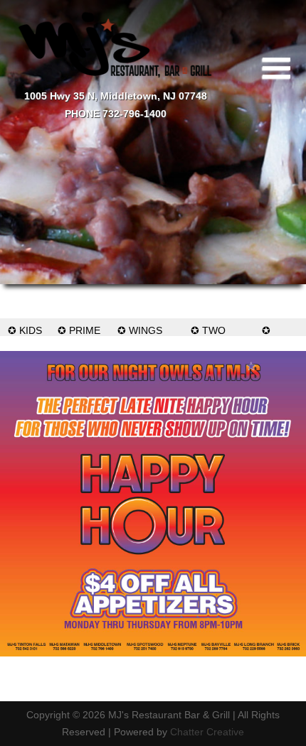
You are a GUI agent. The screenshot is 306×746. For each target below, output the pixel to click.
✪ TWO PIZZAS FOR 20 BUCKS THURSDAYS (208, 330)
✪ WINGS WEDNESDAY (140, 330)
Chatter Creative (207, 731)
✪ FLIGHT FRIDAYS (266, 330)
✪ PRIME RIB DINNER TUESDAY (79, 330)
